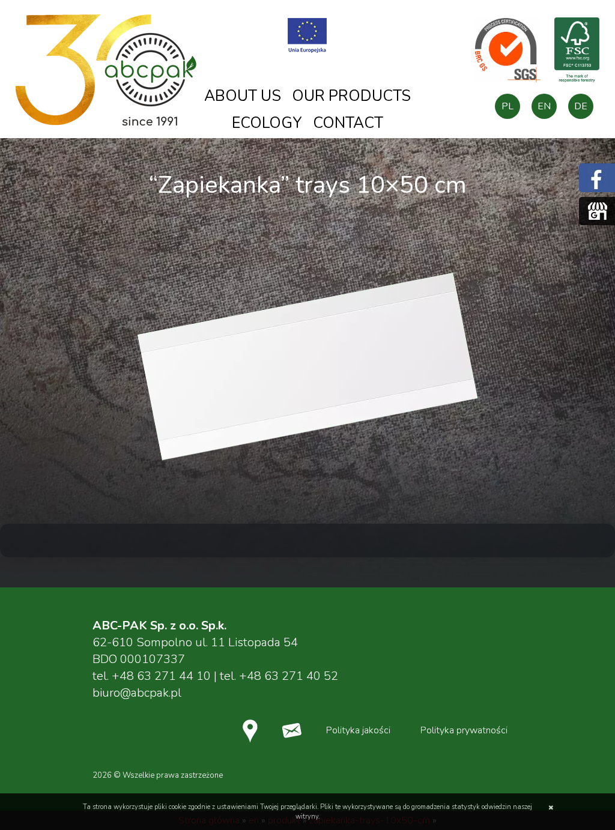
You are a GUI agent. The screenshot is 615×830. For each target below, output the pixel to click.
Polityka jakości (358, 730)
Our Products (351, 96)
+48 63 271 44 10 (161, 676)
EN (544, 106)
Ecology (267, 123)
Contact (348, 123)
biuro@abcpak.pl (136, 693)
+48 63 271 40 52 (288, 676)
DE (580, 106)
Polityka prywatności (463, 730)
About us (242, 96)
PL (507, 106)
